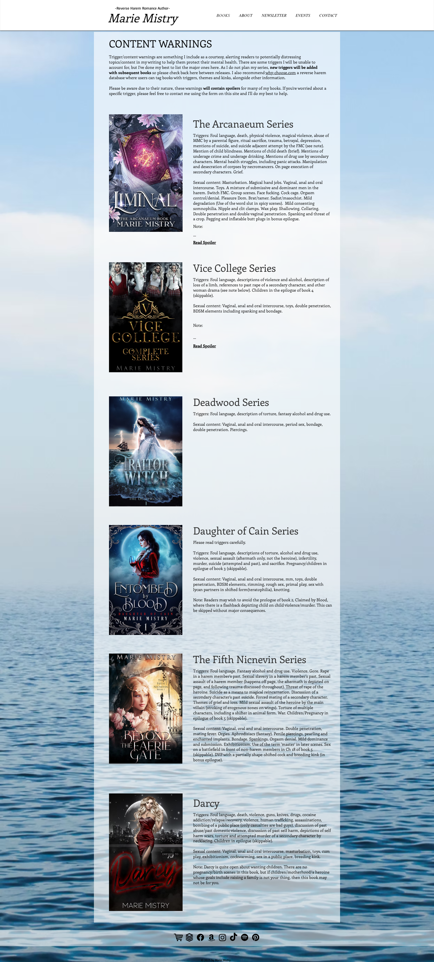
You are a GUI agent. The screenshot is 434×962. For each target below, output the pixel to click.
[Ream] (189, 937)
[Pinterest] (255, 937)
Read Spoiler (204, 242)
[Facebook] (200, 937)
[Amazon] (211, 937)
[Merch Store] (178, 937)
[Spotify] (244, 937)
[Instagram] (222, 937)
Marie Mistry (142, 17)
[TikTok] (233, 937)
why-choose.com (280, 72)
